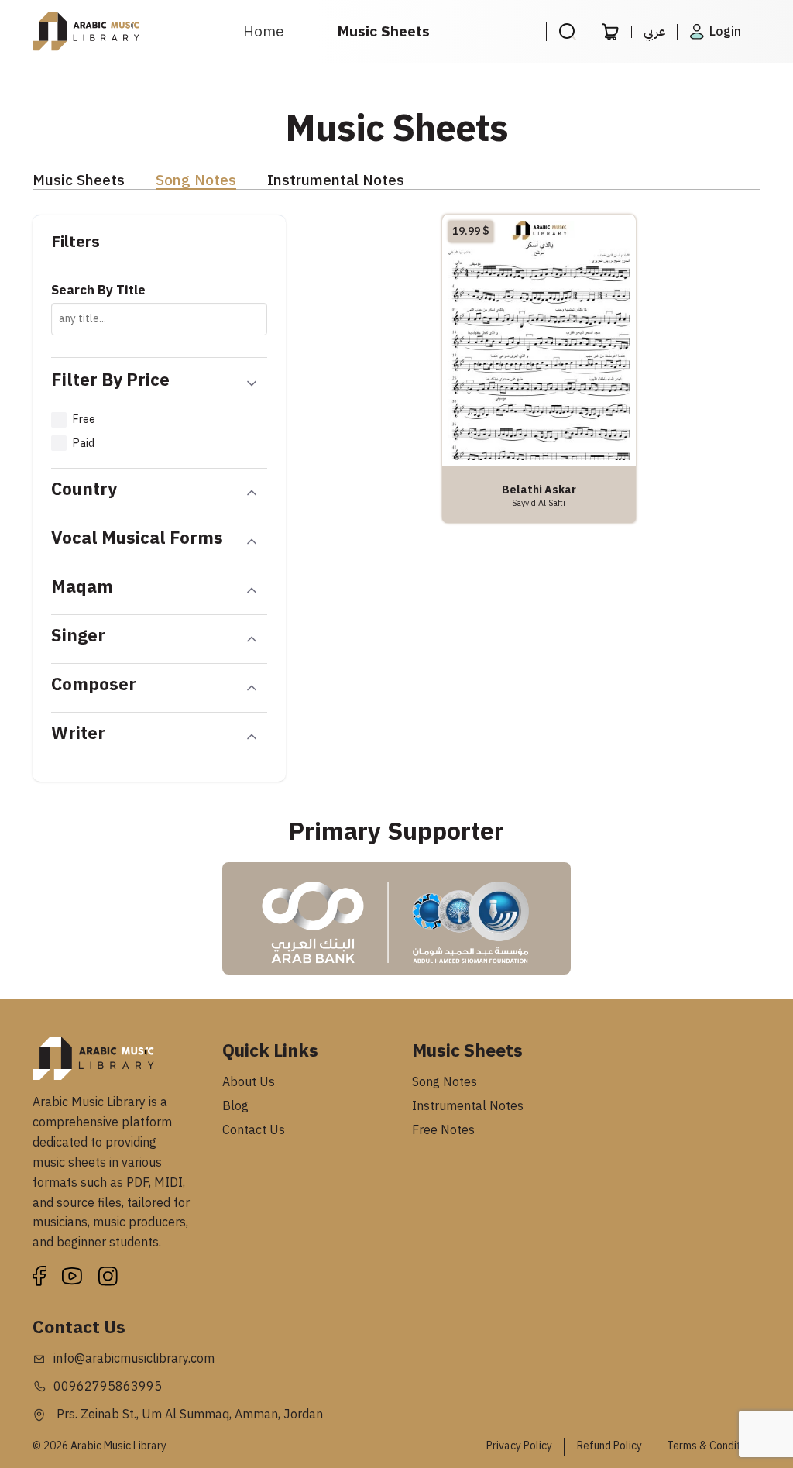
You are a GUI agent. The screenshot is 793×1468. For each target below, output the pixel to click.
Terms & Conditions (713, 1446)
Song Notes (196, 181)
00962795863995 (107, 1386)
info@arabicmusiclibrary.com (134, 1358)
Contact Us (253, 1130)
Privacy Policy (519, 1446)
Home (263, 31)
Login (725, 32)
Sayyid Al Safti (538, 503)
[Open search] (567, 31)
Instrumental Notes (335, 181)
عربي (654, 32)
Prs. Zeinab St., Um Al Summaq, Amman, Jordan (188, 1414)
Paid (83, 443)
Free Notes (443, 1130)
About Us (248, 1082)
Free (83, 419)
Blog (235, 1106)
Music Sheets (384, 31)
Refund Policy (609, 1446)
